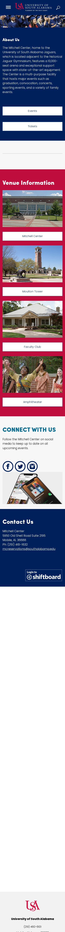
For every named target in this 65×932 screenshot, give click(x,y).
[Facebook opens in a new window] (8, 466)
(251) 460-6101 (32, 927)
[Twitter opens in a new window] (20, 466)
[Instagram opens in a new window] (32, 466)
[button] (58, 7)
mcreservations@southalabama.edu (28, 549)
